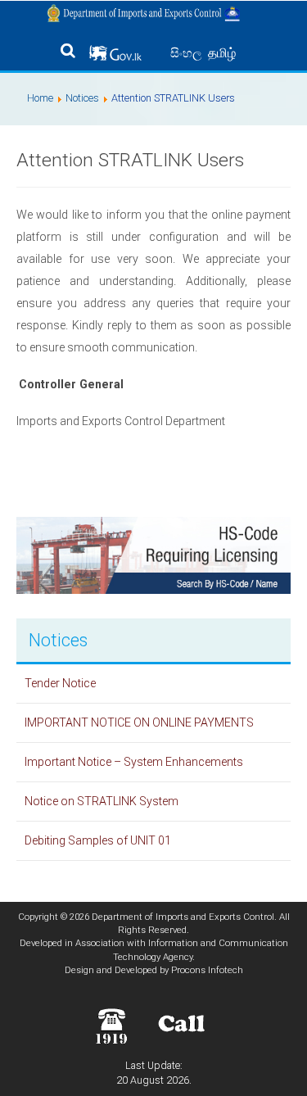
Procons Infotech (207, 970)
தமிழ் (222, 53)
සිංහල (187, 53)
